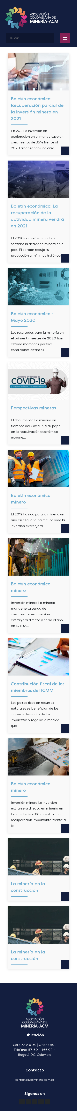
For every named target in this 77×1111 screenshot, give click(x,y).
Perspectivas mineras (33, 408)
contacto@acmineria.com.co (34, 1079)
